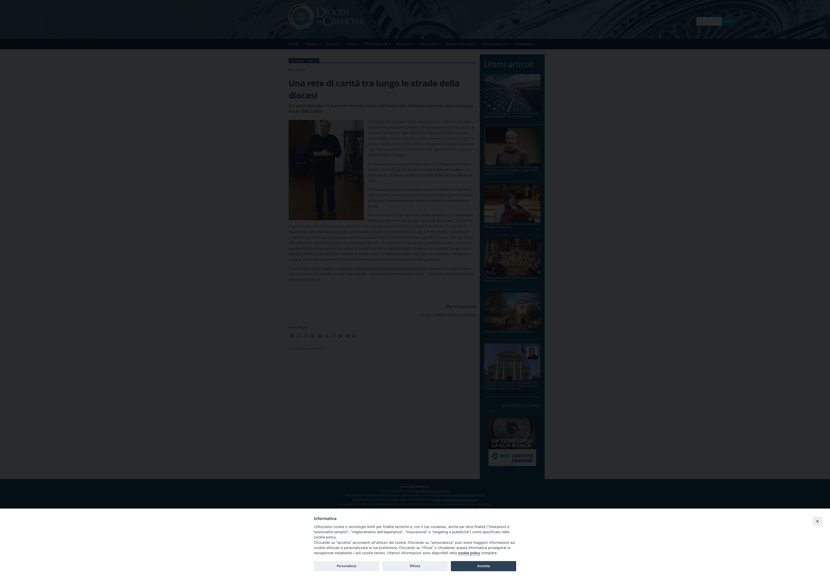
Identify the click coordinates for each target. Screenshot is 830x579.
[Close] (817, 521)
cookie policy (469, 553)
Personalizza (346, 566)
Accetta (483, 566)
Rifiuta (415, 566)
